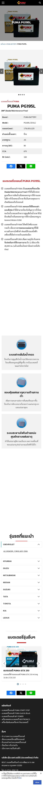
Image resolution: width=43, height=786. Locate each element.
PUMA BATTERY (11, 44)
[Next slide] (41, 71)
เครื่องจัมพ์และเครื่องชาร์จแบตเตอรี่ (15, 722)
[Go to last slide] (2, 71)
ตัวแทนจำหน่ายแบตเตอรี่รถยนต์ (14, 742)
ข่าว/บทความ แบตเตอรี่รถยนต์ (13, 736)
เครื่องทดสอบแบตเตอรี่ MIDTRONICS (16, 719)
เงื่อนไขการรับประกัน (10, 745)
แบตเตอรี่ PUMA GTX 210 (16, 670)
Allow (37, 782)
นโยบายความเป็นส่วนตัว (11, 748)
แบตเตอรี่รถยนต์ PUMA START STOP (16, 710)
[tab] (18, 94)
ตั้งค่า (20, 778)
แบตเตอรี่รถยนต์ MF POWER (12, 716)
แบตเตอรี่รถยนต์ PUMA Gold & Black (16, 713)
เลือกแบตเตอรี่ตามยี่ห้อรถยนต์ (13, 739)
